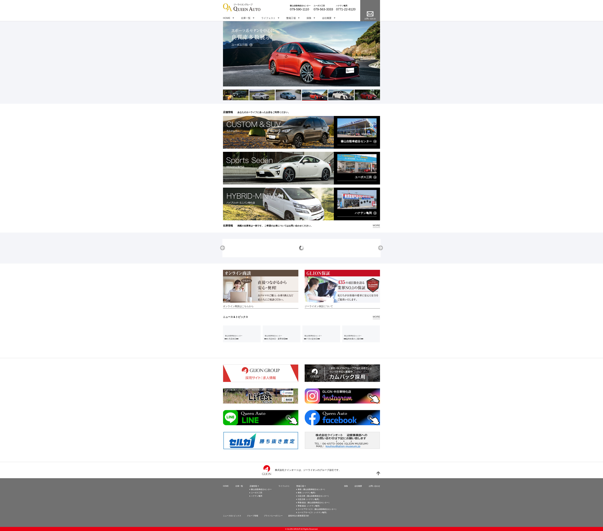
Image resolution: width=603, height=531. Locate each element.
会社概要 (326, 18)
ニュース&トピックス (232, 516)
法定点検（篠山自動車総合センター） (314, 496)
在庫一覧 (245, 18)
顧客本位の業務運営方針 (298, 516)
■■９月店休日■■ (231, 339)
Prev (222, 247)
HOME (226, 18)
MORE (376, 225)
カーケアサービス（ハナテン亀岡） (313, 512)
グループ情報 (252, 516)
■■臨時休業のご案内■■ (353, 339)
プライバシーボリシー (273, 516)
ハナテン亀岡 (341, 6)
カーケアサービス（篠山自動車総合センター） (317, 509)
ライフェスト (268, 18)
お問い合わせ (374, 486)
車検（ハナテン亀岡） (307, 493)
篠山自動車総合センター (300, 6)
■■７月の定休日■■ (312, 339)
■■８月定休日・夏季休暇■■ (276, 339)
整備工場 (291, 18)
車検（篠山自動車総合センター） (312, 489)
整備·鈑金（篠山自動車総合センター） (314, 502)
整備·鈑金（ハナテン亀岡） (309, 506)
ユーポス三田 (319, 6)
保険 (309, 18)
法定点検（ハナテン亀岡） (309, 499)
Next (380, 247)
